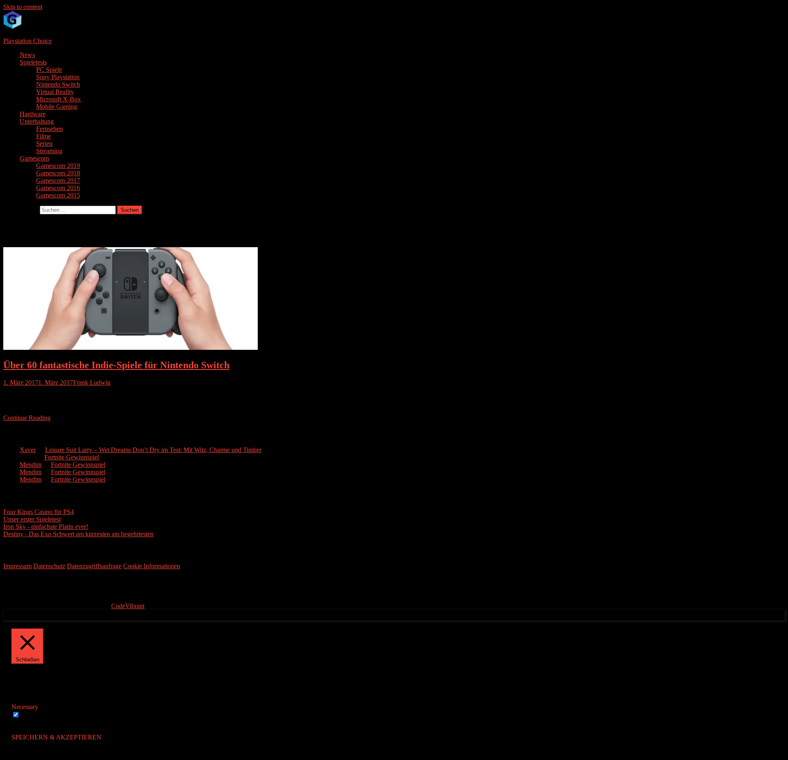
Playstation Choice (27, 40)
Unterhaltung (37, 121)
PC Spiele (49, 69)
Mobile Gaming (56, 106)
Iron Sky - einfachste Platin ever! (45, 526)
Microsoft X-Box (58, 99)
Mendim (30, 464)
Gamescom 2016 (58, 187)
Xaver (28, 449)
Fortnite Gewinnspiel (71, 457)
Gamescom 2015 (58, 195)
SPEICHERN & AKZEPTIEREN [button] (56, 737)
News (27, 54)
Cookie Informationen (151, 566)
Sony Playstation (58, 76)
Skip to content (22, 6)
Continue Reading (26, 417)
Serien (44, 143)
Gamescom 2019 (58, 165)
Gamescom (34, 158)
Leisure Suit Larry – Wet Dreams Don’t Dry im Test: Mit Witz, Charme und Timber (153, 449)
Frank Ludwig (91, 382)
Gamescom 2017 (58, 180)
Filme (43, 136)
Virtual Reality (55, 91)
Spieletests (33, 62)
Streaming (49, 150)
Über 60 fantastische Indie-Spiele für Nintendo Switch (116, 365)
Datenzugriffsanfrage (94, 566)
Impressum (17, 566)
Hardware (33, 113)
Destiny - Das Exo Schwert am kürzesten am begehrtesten (78, 533)
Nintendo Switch (58, 84)
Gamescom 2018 (58, 173)
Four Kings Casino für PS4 (38, 511)
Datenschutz (49, 566)
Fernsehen (49, 128)
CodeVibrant (127, 605)
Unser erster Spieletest (32, 519)
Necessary (34, 715)
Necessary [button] (24, 706)
